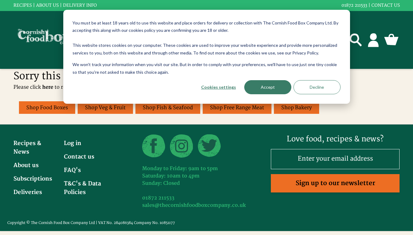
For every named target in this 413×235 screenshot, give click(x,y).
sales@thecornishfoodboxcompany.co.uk (194, 205)
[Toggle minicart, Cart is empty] (391, 39)
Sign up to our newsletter (335, 183)
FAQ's (72, 170)
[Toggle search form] (355, 39)
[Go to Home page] (48, 40)
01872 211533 (354, 5)
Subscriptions (32, 178)
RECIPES (22, 5)
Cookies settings (218, 87)
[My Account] (373, 39)
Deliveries (27, 192)
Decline (317, 87)
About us (47, 5)
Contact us (385, 5)
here (47, 87)
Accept (268, 87)
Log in (72, 143)
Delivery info (80, 5)
